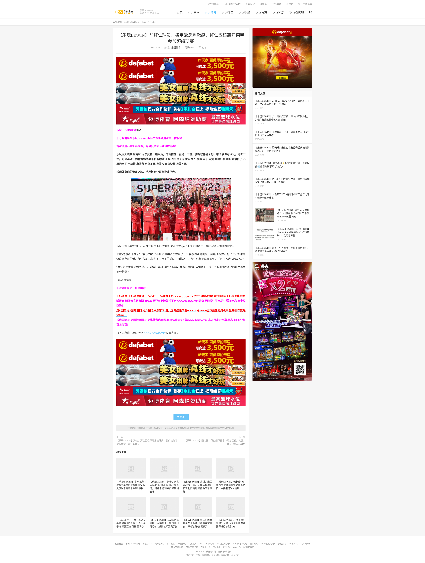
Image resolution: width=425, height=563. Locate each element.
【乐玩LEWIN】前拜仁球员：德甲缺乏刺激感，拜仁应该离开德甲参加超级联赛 (199, 428)
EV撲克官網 (248, 547)
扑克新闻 (282, 544)
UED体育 (276, 4)
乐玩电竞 (261, 12)
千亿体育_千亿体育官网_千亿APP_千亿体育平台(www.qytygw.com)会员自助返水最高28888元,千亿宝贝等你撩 (180, 296)
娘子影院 (171, 544)
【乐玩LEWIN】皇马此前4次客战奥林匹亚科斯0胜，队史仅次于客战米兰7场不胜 (131, 485)
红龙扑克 (237, 547)
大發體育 (193, 544)
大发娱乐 (306, 544)
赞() (182, 417)
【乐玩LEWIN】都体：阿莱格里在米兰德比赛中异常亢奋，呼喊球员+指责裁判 (197, 523)
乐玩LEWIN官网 (133, 544)
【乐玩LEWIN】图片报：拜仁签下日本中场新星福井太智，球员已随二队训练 (215, 442)
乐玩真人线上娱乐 (124, 11)
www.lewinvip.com (154, 332)
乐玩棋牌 (244, 12)
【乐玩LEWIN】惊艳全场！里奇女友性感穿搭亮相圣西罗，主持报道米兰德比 (230, 485)
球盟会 (263, 4)
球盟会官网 (148, 544)
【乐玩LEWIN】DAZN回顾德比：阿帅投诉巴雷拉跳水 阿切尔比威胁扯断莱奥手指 (164, 523)
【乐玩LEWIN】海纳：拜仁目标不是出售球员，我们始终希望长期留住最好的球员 (146, 442)
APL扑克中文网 (240, 544)
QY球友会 (213, 4)
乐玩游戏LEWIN (232, 4)
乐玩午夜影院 (305, 4)
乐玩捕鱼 (227, 12)
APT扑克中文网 (223, 544)
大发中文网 (206, 547)
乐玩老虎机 (296, 12)
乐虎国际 (140, 288)
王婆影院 (182, 544)
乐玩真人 (194, 12)
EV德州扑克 (294, 544)
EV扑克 (226, 547)
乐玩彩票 (278, 12)
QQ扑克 (216, 547)
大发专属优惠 (177, 547)
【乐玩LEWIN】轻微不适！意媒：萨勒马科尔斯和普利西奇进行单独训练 (230, 523)
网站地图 (227, 552)
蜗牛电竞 (254, 544)
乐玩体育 (210, 12)
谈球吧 (289, 4)
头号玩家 (250, 4)
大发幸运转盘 (192, 547)
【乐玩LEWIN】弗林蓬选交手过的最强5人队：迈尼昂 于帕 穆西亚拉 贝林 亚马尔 (131, 523)
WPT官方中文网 (207, 544)
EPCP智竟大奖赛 (267, 544)
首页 (180, 12)
